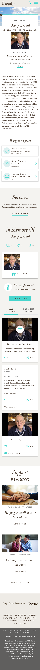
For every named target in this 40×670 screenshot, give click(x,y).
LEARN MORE (20, 524)
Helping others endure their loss (20, 560)
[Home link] (8, 3)
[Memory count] (8, 245)
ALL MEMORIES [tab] (11, 310)
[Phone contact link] (30, 5)
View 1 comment (10, 407)
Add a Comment (14, 453)
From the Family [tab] (28, 310)
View (25, 274)
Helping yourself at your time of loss (20, 512)
